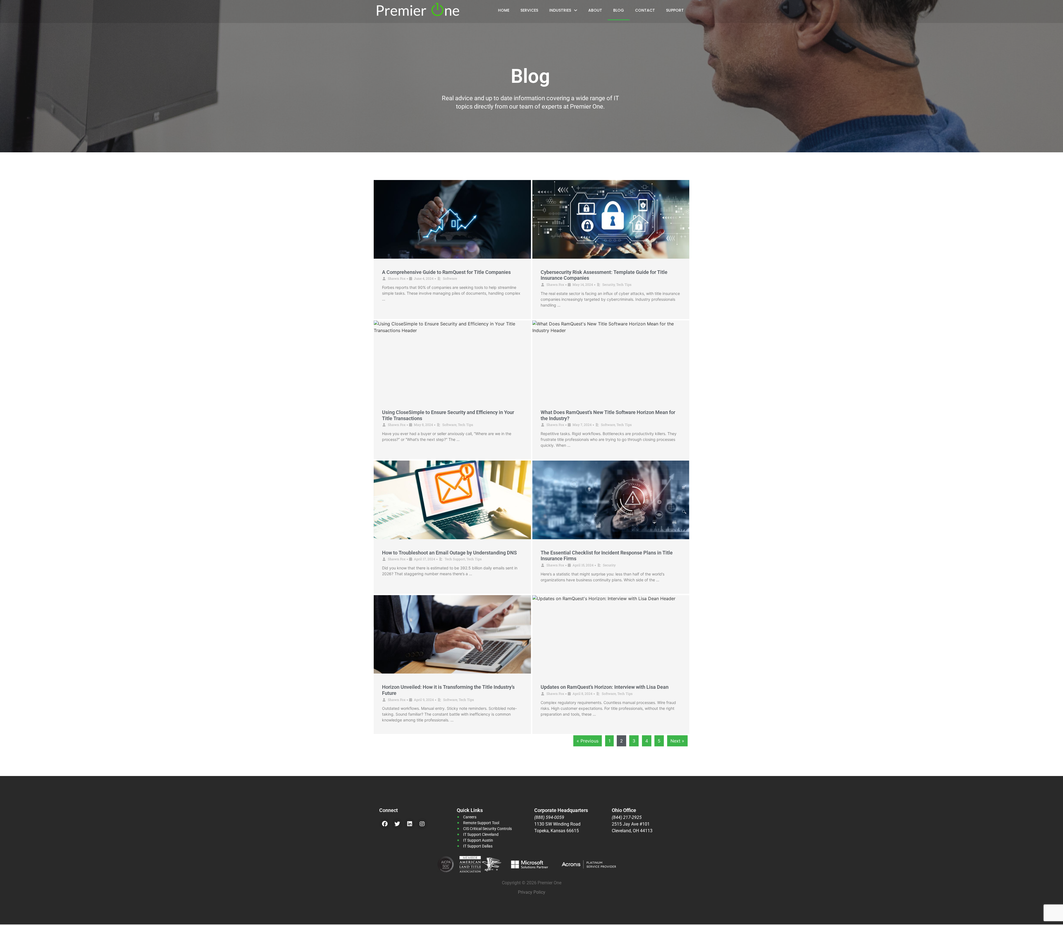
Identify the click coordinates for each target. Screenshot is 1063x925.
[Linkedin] (409, 823)
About (595, 10)
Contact (645, 10)
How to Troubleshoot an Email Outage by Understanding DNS (449, 553)
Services (529, 10)
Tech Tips (623, 284)
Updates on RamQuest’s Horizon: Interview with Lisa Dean (605, 687)
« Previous (587, 741)
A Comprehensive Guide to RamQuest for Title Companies (446, 272)
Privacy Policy (531, 892)
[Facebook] (384, 823)
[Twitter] (397, 823)
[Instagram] (422, 823)
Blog (618, 10)
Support (675, 10)
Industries (560, 10)
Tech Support (455, 559)
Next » (677, 741)
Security (608, 284)
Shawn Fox (397, 278)
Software (450, 278)
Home (503, 10)
